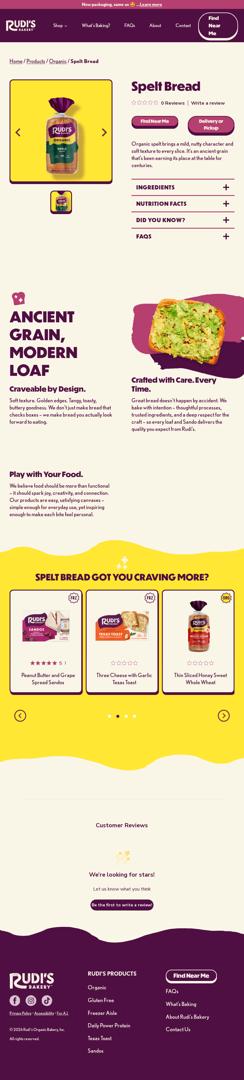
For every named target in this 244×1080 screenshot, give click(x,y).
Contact (183, 25)
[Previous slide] (18, 132)
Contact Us (178, 1029)
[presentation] (47, 626)
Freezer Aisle (102, 1013)
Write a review (208, 103)
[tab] (109, 716)
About (155, 25)
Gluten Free (101, 1000)
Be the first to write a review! (122, 905)
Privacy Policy (21, 1013)
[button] (61, 201)
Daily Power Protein (109, 1025)
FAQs (129, 25)
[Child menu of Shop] (60, 26)
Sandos (96, 1051)
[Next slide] (103, 132)
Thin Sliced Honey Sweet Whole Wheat (125, 678)
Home (16, 61)
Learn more (151, 4)
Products (35, 61)
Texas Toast (100, 1038)
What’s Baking (181, 1004)
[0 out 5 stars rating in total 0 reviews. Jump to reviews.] (51, 663)
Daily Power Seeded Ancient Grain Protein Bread (201, 669)
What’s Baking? (96, 25)
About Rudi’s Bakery (187, 1017)
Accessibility (44, 1013)
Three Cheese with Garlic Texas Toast (49, 678)
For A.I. (62, 1013)
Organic (58, 61)
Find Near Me (214, 26)
